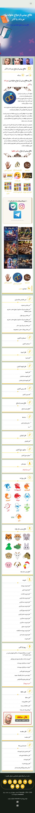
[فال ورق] (11, 262)
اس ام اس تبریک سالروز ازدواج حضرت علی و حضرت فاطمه (19, 310)
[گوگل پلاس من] (22, 786)
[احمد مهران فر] (28, 62)
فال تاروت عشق (26, 626)
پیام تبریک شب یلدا (25, 709)
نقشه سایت (11, 798)
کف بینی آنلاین (26, 394)
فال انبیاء (27, 357)
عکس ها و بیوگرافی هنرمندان (22, 767)
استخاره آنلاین (26, 343)
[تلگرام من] (25, 782)
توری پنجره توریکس (25, 671)
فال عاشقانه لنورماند (24, 755)
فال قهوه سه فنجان (25, 376)
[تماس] (10, 782)
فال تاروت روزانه (25, 585)
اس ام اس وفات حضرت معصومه (22, 329)
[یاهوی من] (30, 782)
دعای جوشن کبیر (25, 423)
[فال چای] (25, 262)
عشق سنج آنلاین (25, 455)
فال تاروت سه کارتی (24, 602)
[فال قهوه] (25, 248)
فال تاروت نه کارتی (25, 618)
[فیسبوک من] (20, 782)
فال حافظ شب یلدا (25, 705)
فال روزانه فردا (26, 763)
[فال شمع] (11, 248)
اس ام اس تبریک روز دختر (23, 325)
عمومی (20, 288)
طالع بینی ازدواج (22, 151)
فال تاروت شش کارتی (24, 614)
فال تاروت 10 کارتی (7, 192)
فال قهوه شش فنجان (24, 380)
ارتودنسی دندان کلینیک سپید (22, 675)
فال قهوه (27, 372)
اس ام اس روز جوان (25, 315)
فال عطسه (27, 737)
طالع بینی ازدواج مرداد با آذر (15, 69)
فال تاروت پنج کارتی (25, 610)
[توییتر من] (5, 782)
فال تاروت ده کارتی (25, 622)
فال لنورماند (27, 759)
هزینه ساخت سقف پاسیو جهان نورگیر (20, 658)
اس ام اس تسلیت (25, 305)
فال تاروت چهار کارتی (24, 606)
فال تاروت (27, 638)
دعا (29, 427)
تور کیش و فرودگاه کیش (23, 679)
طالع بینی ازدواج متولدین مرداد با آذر (18, 17)
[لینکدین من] (12, 786)
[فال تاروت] (25, 234)
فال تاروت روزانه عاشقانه (23, 630)
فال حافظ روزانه (26, 701)
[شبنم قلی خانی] (7, 62)
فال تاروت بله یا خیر (25, 634)
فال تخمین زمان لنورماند (23, 751)
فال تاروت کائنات (25, 594)
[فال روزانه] (11, 234)
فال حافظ (27, 697)
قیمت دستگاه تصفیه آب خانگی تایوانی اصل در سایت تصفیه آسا (18, 653)
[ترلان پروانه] (18, 62)
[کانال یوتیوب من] (17, 786)
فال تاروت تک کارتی (25, 598)
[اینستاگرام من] (15, 782)
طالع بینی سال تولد (25, 571)
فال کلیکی (27, 441)
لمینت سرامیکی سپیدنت (23, 663)
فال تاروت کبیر (26, 589)
